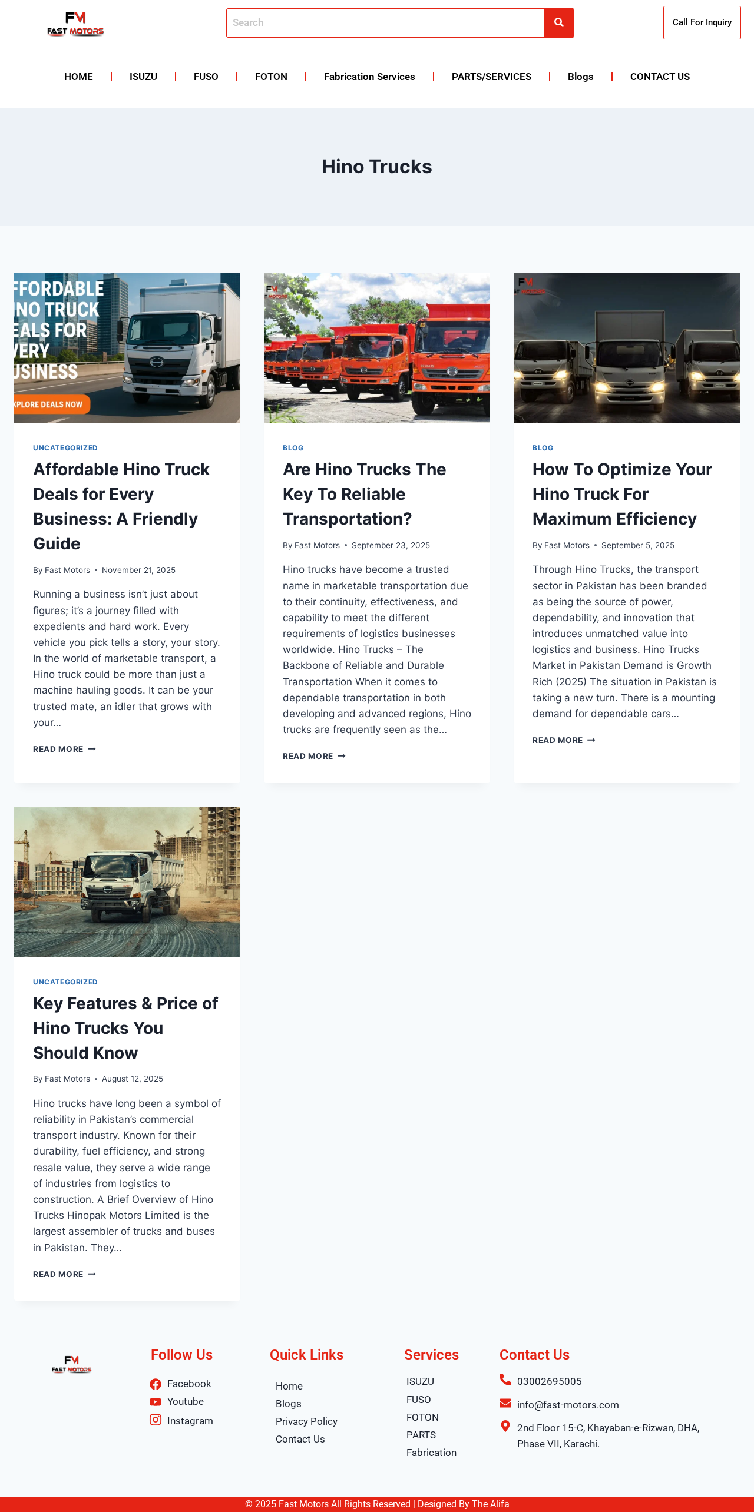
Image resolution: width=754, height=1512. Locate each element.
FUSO (206, 76)
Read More (64, 749)
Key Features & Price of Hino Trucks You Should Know (126, 1028)
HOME (78, 76)
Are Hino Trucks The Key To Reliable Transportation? (365, 494)
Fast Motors (67, 570)
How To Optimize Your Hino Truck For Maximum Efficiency (622, 494)
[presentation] (127, 348)
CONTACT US (660, 76)
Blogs (581, 76)
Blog (293, 447)
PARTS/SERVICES (491, 76)
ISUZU (143, 76)
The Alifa (491, 1504)
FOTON (271, 76)
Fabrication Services (369, 76)
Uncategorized (65, 447)
